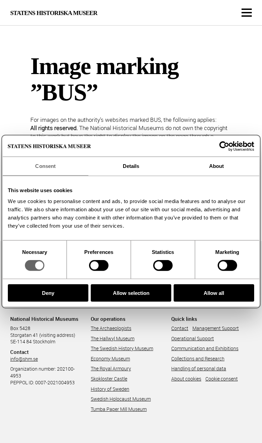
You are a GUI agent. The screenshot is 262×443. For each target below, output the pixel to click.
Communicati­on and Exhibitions (204, 348)
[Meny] (247, 13)
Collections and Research (197, 358)
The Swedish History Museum (122, 348)
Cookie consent (221, 378)
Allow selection (131, 293)
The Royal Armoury (111, 368)
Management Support (215, 328)
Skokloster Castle (109, 378)
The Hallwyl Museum (112, 338)
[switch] (98, 265)
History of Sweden (110, 389)
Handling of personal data (198, 368)
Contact (179, 328)
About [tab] (216, 166)
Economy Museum (110, 358)
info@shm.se (24, 359)
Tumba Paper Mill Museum (119, 409)
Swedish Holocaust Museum (121, 399)
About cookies (186, 378)
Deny (48, 293)
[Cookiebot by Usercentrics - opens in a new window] (224, 146)
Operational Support (192, 338)
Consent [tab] (45, 166)
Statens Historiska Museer (53, 13)
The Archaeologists (111, 328)
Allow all (214, 293)
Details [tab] (131, 166)
